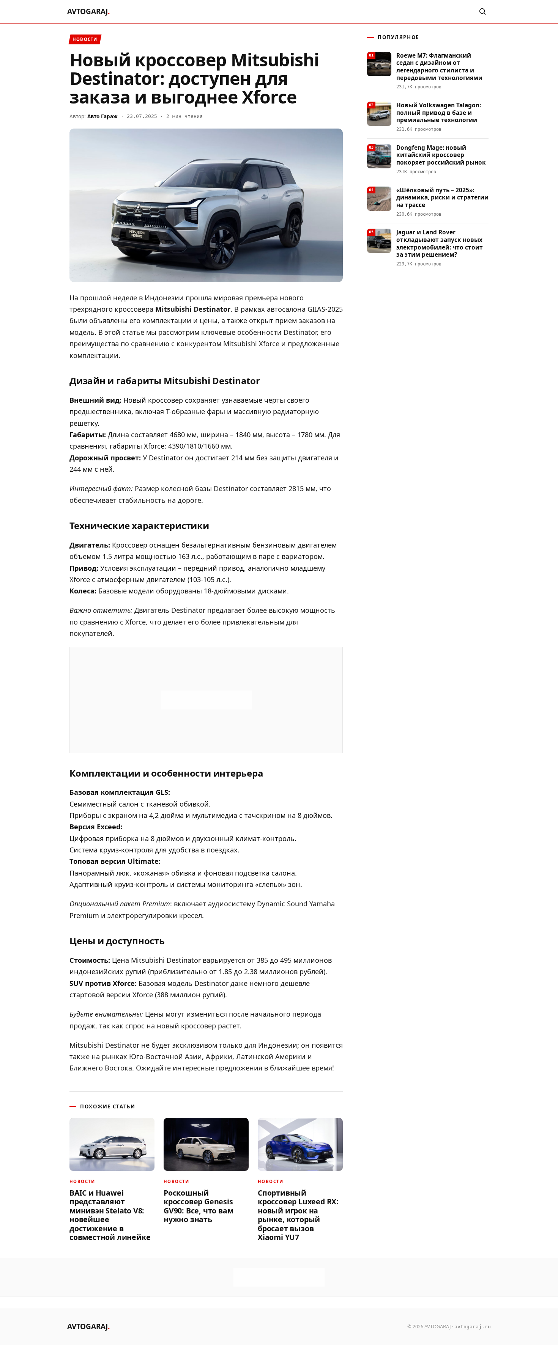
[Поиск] (482, 11)
